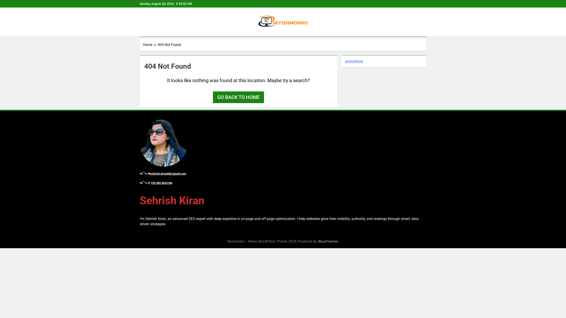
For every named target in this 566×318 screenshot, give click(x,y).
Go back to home (238, 97)
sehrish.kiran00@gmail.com (168, 173)
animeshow (354, 61)
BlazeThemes (328, 241)
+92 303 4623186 (161, 183)
